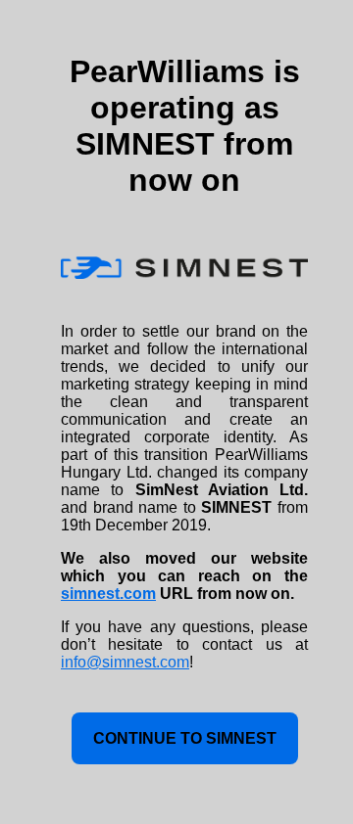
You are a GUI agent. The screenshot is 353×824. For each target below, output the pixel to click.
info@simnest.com (125, 662)
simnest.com (108, 593)
